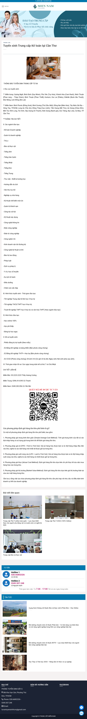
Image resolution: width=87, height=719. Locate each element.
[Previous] (4, 24)
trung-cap (7, 42)
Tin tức (8, 597)
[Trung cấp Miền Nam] (43, 6)
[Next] (82, 24)
